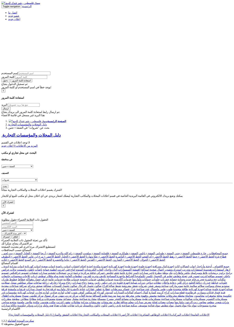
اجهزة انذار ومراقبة (163, 266)
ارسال (6, 108)
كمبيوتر (109, 292)
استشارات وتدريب (192, 269)
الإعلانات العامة (199, 314)
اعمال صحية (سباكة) (152, 269)
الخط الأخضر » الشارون (125, 259)
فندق (217, 292)
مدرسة (121, 295)
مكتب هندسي (48, 302)
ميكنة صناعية (129, 305)
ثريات (34, 276)
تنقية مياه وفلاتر (55, 276)
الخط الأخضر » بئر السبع (38, 259)
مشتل (75, 298)
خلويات (223, 282)
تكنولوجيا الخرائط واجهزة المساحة (126, 276)
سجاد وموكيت (213, 285)
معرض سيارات (142, 302)
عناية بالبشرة (77, 289)
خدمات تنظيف (105, 279)
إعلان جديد (14, 19)
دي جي (112, 282)
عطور (98, 289)
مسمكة (101, 298)
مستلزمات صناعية (171, 298)
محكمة (161, 295)
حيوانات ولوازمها (141, 279)
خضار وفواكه (33, 279)
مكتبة (36, 302)
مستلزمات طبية (151, 298)
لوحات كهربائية (25, 292)
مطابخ (32, 298)
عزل (133, 289)
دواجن (149, 282)
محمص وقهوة (149, 295)
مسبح (25, 295)
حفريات (164, 279)
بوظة (165, 272)
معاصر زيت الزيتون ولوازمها (190, 302)
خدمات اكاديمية (123, 279)
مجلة (219, 295)
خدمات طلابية (71, 279)
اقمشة (136, 269)
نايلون (104, 305)
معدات (170, 302)
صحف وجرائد (35, 285)
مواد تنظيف (167, 305)
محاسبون (199, 295)
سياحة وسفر (161, 285)
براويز (222, 272)
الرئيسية (27, 6)
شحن (150, 285)
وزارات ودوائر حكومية (29, 305)
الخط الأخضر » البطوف (14, 256)
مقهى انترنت (63, 302)
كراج (167, 292)
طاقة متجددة (180, 289)
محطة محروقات (175, 295)
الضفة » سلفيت (92, 253)
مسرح (110, 298)
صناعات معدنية (10, 285)
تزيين (70, 272)
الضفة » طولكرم (128, 253)
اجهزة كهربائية (116, 266)
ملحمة (20, 302)
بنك (171, 272)
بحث (5, 186)
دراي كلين (182, 282)
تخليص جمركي (104, 272)
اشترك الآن (8, 202)
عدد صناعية (143, 289)
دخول (6, 80)
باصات (38, 269)
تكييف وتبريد (99, 276)
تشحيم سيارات (47, 272)
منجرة (212, 305)
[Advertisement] (104, 48)
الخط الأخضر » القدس (99, 259)
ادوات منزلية (17, 266)
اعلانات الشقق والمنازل (64, 314)
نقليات (63, 305)
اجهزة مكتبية (100, 266)
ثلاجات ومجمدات (20, 276)
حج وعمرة (211, 279)
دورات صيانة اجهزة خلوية (131, 282)
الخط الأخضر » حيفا (203, 256)
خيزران (206, 282)
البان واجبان (111, 269)
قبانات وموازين (205, 292)
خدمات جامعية (88, 279)
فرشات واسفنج (16, 289)
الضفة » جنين (181, 253)
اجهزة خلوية (145, 266)
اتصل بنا (12, 12)
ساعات (37, 282)
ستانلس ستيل (18, 282)
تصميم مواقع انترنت (211, 276)
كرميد (160, 292)
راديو (98, 282)
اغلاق (15, 237)
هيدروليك (48, 305)
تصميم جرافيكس (19, 272)
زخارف (54, 282)
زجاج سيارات (79, 282)
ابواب (193, 266)
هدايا (56, 305)
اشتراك (6, 237)
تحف (116, 272)
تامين (136, 272)
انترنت (61, 269)
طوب (169, 289)
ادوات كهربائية (33, 266)
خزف (44, 279)
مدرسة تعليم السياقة (104, 295)
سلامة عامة (190, 285)
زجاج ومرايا (65, 282)
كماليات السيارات (124, 292)
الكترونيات (90, 269)
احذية (90, 266)
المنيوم (80, 269)
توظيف (42, 276)
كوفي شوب (77, 292)
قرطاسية (190, 292)
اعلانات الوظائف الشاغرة (153, 314)
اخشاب (75, 266)
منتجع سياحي (8, 302)
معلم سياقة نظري (123, 302)
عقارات (90, 289)
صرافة (23, 285)
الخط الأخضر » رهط (180, 256)
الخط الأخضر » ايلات (12, 259)
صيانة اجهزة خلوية (222, 289)
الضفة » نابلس (147, 253)
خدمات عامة (55, 279)
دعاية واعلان (169, 282)
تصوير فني (194, 276)
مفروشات (107, 302)
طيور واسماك (158, 289)
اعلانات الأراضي (128, 314)
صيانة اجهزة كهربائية (200, 289)
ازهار (227, 269)
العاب (100, 269)
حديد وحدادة (184, 279)
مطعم (210, 302)
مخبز (137, 295)
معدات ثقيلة (159, 302)
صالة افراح (108, 285)
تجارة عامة (126, 272)
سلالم (201, 285)
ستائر (30, 282)
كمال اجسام (141, 292)
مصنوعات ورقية (46, 298)
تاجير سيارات (146, 272)
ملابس (28, 302)
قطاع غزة (220, 256)
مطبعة (16, 298)
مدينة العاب (85, 295)
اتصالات (184, 266)
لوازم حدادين (57, 292)
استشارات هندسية (213, 269)
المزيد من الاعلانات (26, 145)
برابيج (229, 272)
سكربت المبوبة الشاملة (21, 320)
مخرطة (130, 295)
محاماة (189, 295)
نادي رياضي (114, 305)
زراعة (45, 282)
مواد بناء (192, 305)
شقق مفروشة (130, 285)
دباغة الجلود (195, 282)
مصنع (59, 298)
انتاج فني (70, 269)
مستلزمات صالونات (194, 298)
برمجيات (213, 272)
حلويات (156, 279)
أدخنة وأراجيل (204, 266)
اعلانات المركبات (179, 314)
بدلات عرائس (8, 269)
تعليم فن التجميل (162, 276)
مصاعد (67, 298)
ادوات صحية (48, 266)
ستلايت (5, 282)
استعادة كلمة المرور (21, 80)
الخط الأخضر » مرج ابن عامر (44, 256)
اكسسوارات (125, 269)
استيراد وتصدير (173, 269)
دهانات (157, 282)
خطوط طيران (9, 279)
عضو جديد (14, 15)
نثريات (78, 305)
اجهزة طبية (131, 266)
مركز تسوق (50, 295)
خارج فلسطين (198, 253)
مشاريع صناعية (88, 298)
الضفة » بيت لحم (12, 253)
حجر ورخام (198, 279)
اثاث (177, 266)
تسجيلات (61, 272)
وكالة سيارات (9, 305)
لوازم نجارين (42, 292)
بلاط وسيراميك (199, 272)
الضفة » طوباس (165, 253)
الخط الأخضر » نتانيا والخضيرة (69, 259)
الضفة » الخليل (31, 253)
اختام (83, 266)
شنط (118, 285)
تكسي (149, 276)
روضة (91, 282)
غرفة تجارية (49, 289)
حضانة (173, 279)
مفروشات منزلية (90, 302)
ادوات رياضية (63, 266)
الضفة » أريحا (47, 253)
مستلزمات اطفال (11, 295)
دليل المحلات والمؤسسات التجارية (27, 124)
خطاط (21, 279)
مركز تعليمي (36, 295)
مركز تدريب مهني (68, 295)
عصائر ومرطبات (120, 289)
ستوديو (225, 285)
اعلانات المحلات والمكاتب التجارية (98, 314)
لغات (67, 292)
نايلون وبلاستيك (91, 305)
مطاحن (24, 298)
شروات (142, 285)
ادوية (6, 266)
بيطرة (158, 272)
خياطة (214, 282)
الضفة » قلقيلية (110, 253)
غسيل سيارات (34, 289)
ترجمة (76, 272)
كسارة (152, 292)
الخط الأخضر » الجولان (152, 259)
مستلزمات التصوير (216, 298)
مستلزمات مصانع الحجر (127, 298)
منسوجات (203, 305)
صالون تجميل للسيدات (64, 285)
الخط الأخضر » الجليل (73, 256)
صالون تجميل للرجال (90, 285)
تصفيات (33, 272)
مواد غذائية (154, 305)
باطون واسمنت (25, 269)
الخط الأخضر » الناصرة (128, 256)
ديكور (104, 282)
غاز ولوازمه (63, 289)
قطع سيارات (177, 292)
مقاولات (75, 302)
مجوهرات (210, 295)
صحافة (47, 285)
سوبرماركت (176, 285)
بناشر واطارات (181, 272)
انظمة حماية (50, 269)
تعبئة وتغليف (180, 276)
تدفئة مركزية (88, 272)
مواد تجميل (180, 305)
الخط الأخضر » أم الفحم (155, 256)
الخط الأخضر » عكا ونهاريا (100, 256)
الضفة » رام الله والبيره (69, 253)
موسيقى (142, 305)
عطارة (106, 289)
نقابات (70, 305)
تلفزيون (87, 276)
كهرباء (100, 292)
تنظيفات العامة (73, 276)
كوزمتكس (90, 292)
